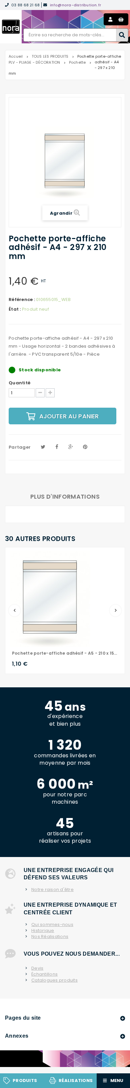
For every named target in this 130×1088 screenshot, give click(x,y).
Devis (37, 968)
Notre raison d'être (52, 890)
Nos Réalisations (49, 937)
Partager (20, 447)
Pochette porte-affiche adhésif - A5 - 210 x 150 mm (65, 653)
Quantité (19, 383)
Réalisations (76, 1080)
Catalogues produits (54, 980)
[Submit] (122, 35)
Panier (121, 19)
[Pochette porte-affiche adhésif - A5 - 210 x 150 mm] (50, 598)
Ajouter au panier (69, 416)
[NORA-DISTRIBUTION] (11, 26)
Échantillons (44, 974)
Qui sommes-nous (52, 925)
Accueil (16, 56)
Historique (42, 931)
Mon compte (110, 19)
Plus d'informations (65, 496)
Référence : (22, 300)
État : (15, 309)
